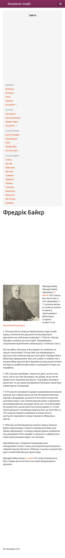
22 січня (29, 458)
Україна (9, 101)
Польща (9, 93)
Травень (9, 175)
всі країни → (11, 104)
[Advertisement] (32, 50)
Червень (9, 179)
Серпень (9, 187)
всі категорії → (12, 150)
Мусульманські (13, 118)
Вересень (10, 191)
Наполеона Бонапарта (14, 325)
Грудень (9, 203)
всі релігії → (11, 125)
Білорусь (9, 89)
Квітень (9, 171)
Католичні (10, 114)
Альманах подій (19, 3)
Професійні (10, 146)
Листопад (10, 199)
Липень (9, 183)
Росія (7, 97)
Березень (10, 167)
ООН (7, 142)
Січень (8, 160)
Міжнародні (11, 139)
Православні (11, 121)
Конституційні (12, 135)
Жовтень (10, 195)
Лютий (8, 163)
